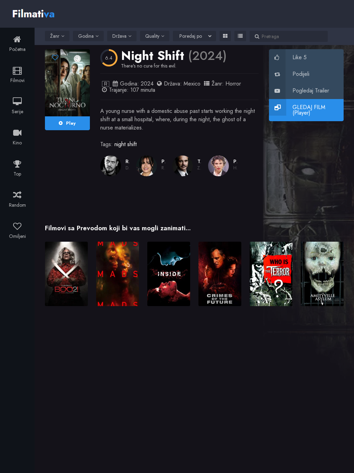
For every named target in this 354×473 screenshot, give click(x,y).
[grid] (225, 36)
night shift (125, 144)
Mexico (192, 84)
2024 (147, 84)
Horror (233, 84)
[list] (240, 36)
